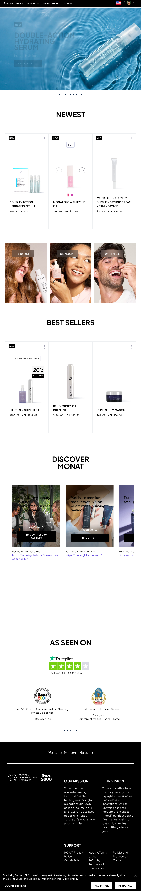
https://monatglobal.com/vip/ (84, 555)
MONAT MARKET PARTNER (36, 537)
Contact (118, 860)
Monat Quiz (34, 3)
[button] (130, 3)
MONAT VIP (90, 538)
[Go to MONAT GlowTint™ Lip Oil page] (70, 170)
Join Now (66, 3)
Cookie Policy (72, 860)
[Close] (135, 875)
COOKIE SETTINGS (15, 885)
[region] (70, 880)
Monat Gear (51, 3)
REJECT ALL (125, 885)
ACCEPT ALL (102, 885)
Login (9, 3)
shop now (27, 219)
